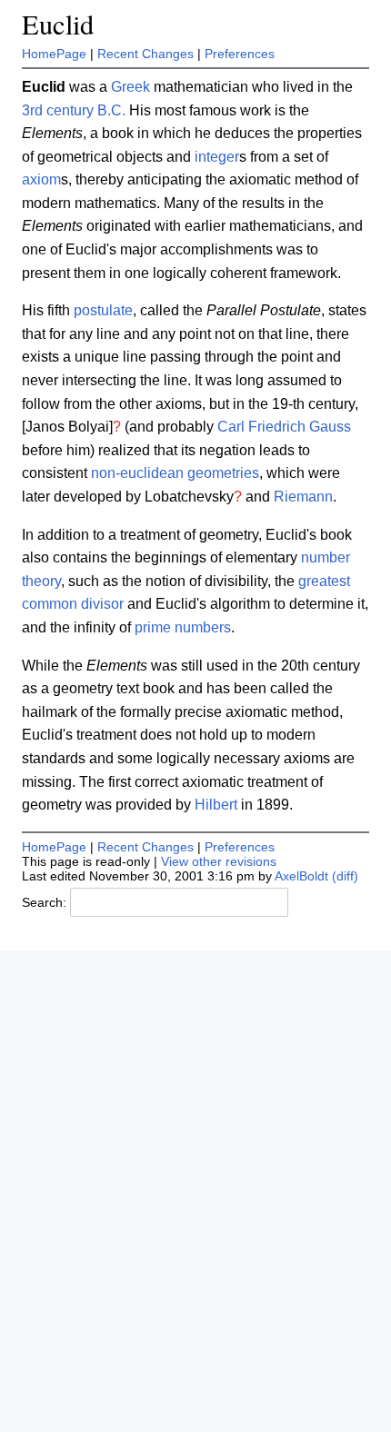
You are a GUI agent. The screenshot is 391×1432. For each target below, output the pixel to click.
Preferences (240, 53)
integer (217, 156)
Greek (130, 86)
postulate (103, 310)
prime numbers (183, 627)
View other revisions (218, 861)
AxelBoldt (301, 876)
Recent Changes (145, 53)
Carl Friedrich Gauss (284, 426)
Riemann (303, 496)
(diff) (345, 876)
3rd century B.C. (73, 110)
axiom (41, 179)
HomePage (54, 53)
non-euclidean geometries (175, 473)
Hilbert (216, 804)
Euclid (58, 24)
